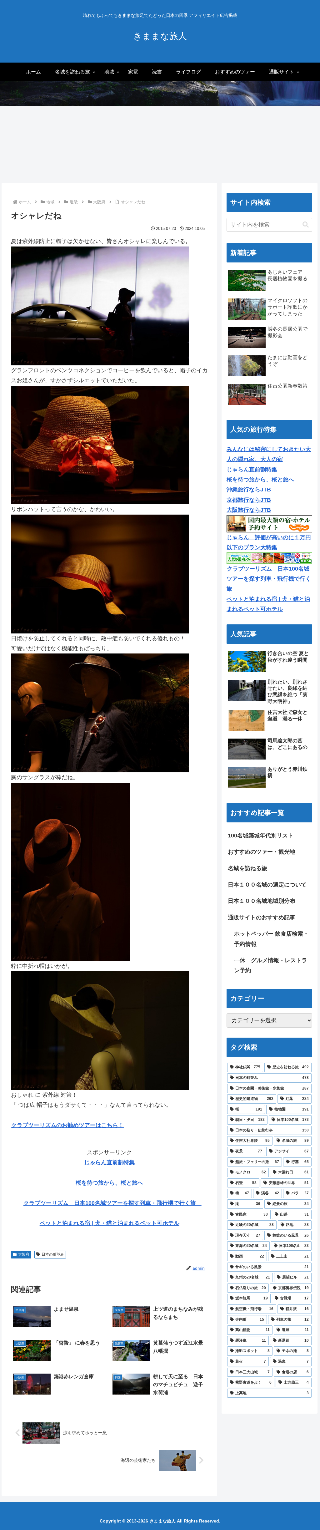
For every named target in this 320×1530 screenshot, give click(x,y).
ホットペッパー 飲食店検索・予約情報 (271, 939)
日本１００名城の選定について (267, 885)
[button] (305, 224)
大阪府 (23, 1254)
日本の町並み (53, 1254)
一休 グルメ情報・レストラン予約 (270, 965)
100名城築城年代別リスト (260, 835)
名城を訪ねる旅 (247, 868)
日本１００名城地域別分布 (261, 901)
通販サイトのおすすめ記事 (261, 917)
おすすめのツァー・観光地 (261, 852)
